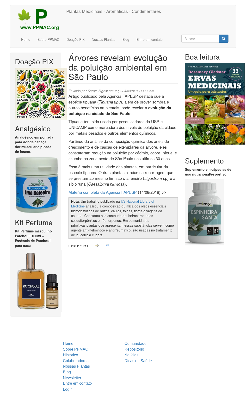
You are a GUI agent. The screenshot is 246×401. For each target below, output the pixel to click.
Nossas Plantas (103, 39)
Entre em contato (149, 39)
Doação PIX (76, 39)
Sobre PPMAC (48, 39)
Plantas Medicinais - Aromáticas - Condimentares (113, 11)
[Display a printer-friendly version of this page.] (97, 245)
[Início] (40, 19)
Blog (126, 39)
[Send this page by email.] (107, 245)
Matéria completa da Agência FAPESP (103, 192)
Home (25, 39)
